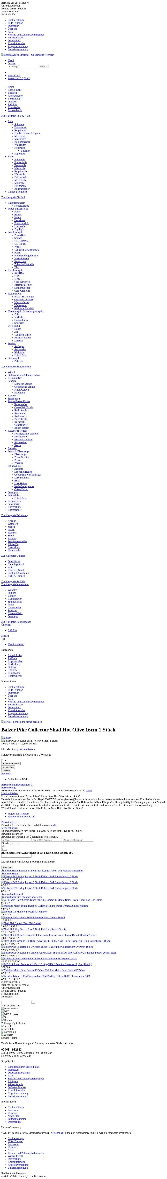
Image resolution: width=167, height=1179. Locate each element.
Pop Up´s (19, 229)
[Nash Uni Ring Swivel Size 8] (18, 929)
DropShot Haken (23, 471)
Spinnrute (19, 124)
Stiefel (11, 535)
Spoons (18, 238)
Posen (17, 252)
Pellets (17, 217)
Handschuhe (14, 550)
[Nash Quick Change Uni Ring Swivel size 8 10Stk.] (29, 941)
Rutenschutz (14, 506)
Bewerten (6, 773)
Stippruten (19, 153)
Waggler (18, 463)
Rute (10, 121)
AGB (11, 31)
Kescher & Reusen (17, 430)
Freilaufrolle (20, 162)
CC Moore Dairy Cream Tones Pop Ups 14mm (77, 899)
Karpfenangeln (15, 270)
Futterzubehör (21, 223)
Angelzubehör (15, 661)
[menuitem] (87, 20)
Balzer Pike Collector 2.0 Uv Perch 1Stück (71, 946)
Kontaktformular (16, 43)
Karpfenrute (20, 130)
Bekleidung (14, 664)
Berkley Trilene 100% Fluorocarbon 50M (68, 976)
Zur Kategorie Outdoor (13, 555)
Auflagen (19, 346)
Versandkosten (58, 1132)
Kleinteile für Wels (24, 308)
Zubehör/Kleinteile (24, 264)
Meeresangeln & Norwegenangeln (25, 311)
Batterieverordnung (18, 49)
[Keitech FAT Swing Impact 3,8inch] (21, 882)
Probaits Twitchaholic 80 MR (50, 917)
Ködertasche (20, 416)
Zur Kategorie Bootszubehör (16, 621)
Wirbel (17, 246)
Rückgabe (13, 1081)
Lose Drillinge (21, 477)
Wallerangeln (14, 293)
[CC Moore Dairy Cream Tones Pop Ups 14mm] (27, 899)
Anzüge (12, 520)
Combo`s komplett (17, 191)
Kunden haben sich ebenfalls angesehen (62, 870)
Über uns (12, 28)
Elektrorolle (20, 185)
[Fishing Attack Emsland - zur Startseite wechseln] (27, 54)
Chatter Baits (14, 607)
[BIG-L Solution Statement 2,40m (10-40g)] (24, 964)
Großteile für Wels (23, 299)
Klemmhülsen (15, 378)
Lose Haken (20, 483)
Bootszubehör (15, 675)
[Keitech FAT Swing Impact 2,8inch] (21, 876)
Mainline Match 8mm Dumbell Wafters (65, 970)
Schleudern (13, 504)
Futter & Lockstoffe (18, 208)
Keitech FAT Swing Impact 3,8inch (59, 882)
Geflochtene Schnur (24, 386)
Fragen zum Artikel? (18, 813)
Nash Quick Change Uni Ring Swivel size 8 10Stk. (84, 941)
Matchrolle (19, 168)
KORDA (19, 273)
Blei (16, 267)
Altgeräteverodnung (18, 46)
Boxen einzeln (21, 427)
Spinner (12, 592)
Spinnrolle (19, 159)
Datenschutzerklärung (19, 1072)
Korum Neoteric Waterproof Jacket (59, 958)
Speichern (7, 867)
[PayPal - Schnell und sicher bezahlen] (21, 721)
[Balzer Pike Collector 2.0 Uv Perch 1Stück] (25, 946)
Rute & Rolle (15, 655)
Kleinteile (19, 352)
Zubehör (25, 150)
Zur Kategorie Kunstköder (15, 584)
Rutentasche (20, 404)
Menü (11, 60)
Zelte (10, 567)
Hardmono (19, 392)
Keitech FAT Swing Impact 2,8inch (59, 876)
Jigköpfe (18, 468)
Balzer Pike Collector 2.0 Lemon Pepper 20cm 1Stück (88, 952)
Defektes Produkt (17, 1087)
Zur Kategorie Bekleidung (14, 515)
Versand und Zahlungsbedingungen (26, 34)
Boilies (18, 214)
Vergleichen (8, 767)
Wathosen (13, 523)
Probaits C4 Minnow (37, 911)
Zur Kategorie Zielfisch (13, 197)
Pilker (17, 314)
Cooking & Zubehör (18, 573)
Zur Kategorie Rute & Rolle (15, 115)
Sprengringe (14, 398)
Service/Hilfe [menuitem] (22, 32)
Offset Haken (21, 489)
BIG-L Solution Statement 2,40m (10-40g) (70, 964)
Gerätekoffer (20, 424)
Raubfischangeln (16, 202)
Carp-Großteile (22, 290)
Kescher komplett (23, 439)
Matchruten (20, 139)
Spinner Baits (15, 601)
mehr (89, 790)
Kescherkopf (21, 436)
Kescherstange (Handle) (26, 433)
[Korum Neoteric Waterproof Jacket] (21, 958)
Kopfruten (19, 147)
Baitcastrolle (20, 177)
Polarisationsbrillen (17, 541)
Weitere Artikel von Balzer (21, 816)
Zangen (12, 395)
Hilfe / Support (15, 22)
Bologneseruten (22, 141)
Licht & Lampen (16, 576)
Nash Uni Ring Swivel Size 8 (50, 929)
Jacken (11, 526)
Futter (17, 211)
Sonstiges (19, 323)
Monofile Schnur (23, 383)
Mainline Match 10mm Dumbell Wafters (67, 905)
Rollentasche (21, 410)
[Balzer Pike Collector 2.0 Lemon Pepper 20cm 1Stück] (31, 952)
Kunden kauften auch (30, 870)
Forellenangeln (15, 232)
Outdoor (12, 667)
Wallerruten (20, 144)
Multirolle (19, 183)
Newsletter (13, 1116)
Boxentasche (21, 419)
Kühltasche (20, 413)
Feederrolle (20, 165)
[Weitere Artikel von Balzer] (6, 737)
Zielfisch (12, 658)
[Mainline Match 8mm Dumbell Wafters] (23, 970)
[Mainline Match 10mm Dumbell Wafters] (23, 905)
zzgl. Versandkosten (24, 749)
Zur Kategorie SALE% (13, 581)
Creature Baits (15, 613)
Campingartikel (16, 564)
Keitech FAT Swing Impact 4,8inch (59, 888)
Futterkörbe (20, 355)
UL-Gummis (21, 240)
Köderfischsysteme (24, 486)
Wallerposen (20, 305)
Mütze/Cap (13, 544)
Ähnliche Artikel (9, 870)
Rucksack (19, 422)
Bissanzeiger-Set (22, 284)
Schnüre (12, 380)
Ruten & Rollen (22, 337)
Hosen (11, 529)
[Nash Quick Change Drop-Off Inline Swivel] (25, 935)
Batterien (12, 448)
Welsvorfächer (21, 302)
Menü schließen (16, 644)
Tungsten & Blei (22, 334)
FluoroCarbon (21, 389)
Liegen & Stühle (16, 570)
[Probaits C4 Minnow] (13, 911)
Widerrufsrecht (15, 37)
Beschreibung (8, 784)
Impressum (13, 25)
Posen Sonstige (22, 457)
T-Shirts (12, 538)
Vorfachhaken (21, 258)
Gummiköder (21, 320)
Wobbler (12, 590)
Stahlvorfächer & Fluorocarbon (24, 375)
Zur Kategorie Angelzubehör (16, 366)
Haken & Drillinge (24, 296)
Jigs (16, 331)
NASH (18, 279)
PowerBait (19, 235)
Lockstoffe (19, 226)
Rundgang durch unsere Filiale (23, 1066)
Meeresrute (20, 136)
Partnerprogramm (17, 1118)
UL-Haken (20, 243)
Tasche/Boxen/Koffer (19, 401)
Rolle (10, 156)
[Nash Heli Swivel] (12, 923)
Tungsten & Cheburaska (26, 249)
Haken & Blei (15, 465)
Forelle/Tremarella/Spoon (27, 133)
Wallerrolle (20, 174)
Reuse (17, 445)
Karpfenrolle (20, 171)
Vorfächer (19, 317)
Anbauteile (20, 349)
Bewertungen (24, 784)
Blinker (11, 595)
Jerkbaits (12, 610)
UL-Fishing (14, 325)
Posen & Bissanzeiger (19, 451)
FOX (17, 276)
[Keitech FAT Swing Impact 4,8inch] (21, 888)
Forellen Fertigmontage (26, 255)
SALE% (12, 670)
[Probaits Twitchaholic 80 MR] (18, 917)
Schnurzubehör (22, 287)
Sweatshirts (14, 547)
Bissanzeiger (20, 454)
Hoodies (12, 532)
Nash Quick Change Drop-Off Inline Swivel (73, 935)
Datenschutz (14, 40)
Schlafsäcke (14, 561)
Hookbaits (19, 220)
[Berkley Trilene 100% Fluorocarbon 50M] (24, 976)
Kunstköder (20, 261)
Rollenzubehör (22, 188)
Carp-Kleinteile (22, 282)
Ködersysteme (21, 205)
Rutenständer (14, 509)
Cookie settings (16, 20)
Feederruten (20, 127)
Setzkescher (20, 442)
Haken (17, 328)
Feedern (12, 343)
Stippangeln (14, 358)
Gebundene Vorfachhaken (27, 474)
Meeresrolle (20, 180)
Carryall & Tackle (23, 407)
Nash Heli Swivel (32, 923)
